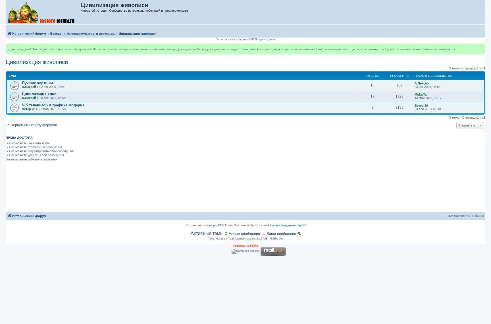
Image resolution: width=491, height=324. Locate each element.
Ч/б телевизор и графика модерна (53, 105)
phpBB (217, 225)
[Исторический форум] (43, 12)
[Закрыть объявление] (480, 48)
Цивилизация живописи (37, 62)
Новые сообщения (244, 234)
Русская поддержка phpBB (288, 225)
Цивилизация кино (39, 94)
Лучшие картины (37, 83)
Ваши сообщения (281, 234)
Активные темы (207, 233)
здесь (271, 39)
